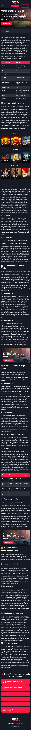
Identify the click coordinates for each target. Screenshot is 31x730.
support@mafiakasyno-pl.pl (15, 723)
